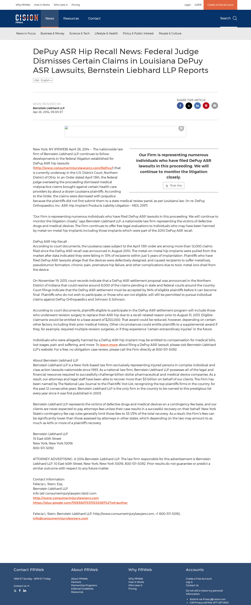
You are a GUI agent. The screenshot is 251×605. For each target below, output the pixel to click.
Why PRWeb (23, 4)
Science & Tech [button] (79, 33)
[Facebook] (20, 590)
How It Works (42, 4)
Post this (176, 185)
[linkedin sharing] (197, 106)
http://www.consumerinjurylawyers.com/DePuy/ (73, 168)
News (49, 18)
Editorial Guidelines (82, 588)
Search (225, 18)
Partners (76, 582)
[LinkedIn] (24, 590)
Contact (94, 18)
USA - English (42, 80)
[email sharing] (214, 106)
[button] (125, 127)
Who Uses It (61, 4)
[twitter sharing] (189, 106)
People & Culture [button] (170, 33)
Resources (71, 18)
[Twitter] (15, 590)
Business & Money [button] (52, 33)
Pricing (76, 4)
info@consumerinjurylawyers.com (60, 518)
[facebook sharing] (180, 106)
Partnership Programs (84, 585)
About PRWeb (79, 578)
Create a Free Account (220, 4)
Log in (189, 582)
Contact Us (20, 585)
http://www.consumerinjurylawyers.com (66, 498)
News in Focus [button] (25, 33)
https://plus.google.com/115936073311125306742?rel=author (80, 503)
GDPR (198, 4)
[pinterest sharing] (206, 106)
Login (188, 4)
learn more (109, 345)
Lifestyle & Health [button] (106, 33)
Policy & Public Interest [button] (138, 33)
